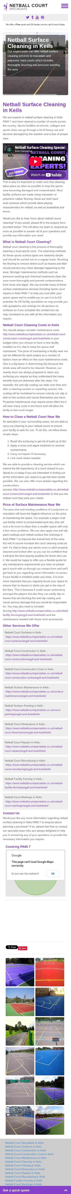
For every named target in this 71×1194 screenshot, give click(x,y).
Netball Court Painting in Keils (23, 1165)
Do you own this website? (25, 873)
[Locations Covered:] (4, 5)
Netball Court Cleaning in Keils (23, 1161)
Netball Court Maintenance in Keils (25, 1157)
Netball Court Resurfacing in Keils (25, 1176)
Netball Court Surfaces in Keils (23, 1146)
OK (53, 873)
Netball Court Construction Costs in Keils (29, 1154)
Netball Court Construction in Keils (25, 1150)
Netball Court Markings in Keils (23, 1184)
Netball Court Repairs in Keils (22, 1172)
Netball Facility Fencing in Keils (23, 1180)
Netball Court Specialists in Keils (24, 1142)
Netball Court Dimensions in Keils (25, 1169)
